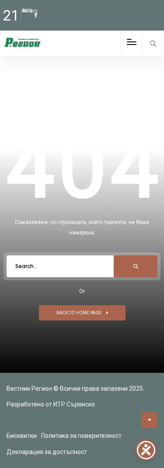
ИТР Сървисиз (74, 404)
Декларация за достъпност (47, 451)
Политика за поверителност (81, 435)
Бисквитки (22, 435)
